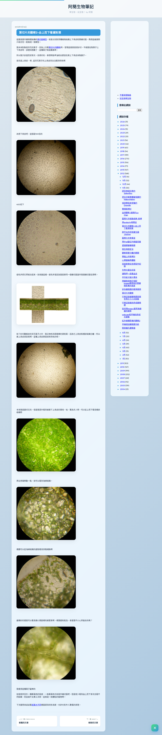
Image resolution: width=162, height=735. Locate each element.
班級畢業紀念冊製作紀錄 (131, 265)
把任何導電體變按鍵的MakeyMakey (131, 198)
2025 (122, 125)
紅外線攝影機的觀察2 (131, 320)
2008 (122, 374)
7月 (124, 336)
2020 (122, 144)
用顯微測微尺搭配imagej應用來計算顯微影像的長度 (131, 283)
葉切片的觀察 (127, 293)
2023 (122, 133)
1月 (123, 358)
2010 (122, 367)
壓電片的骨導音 (128, 238)
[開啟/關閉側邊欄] (154, 727)
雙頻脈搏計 (127, 209)
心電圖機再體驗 (128, 260)
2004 (122, 389)
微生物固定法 (127, 249)
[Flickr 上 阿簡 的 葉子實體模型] (46, 328)
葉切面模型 (42, 39)
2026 (122, 122)
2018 (122, 151)
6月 (124, 340)
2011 (122, 363)
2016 (122, 158)
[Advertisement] (132, 41)
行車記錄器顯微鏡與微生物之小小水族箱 (131, 297)
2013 (122, 170)
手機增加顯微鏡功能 (130, 324)
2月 (124, 355)
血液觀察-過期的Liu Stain (130, 213)
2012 (122, 173)
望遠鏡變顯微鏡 (128, 245)
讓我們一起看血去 (129, 273)
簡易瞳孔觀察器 (128, 328)
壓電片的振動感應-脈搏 (132, 218)
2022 (122, 136)
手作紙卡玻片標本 (129, 277)
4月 (124, 347)
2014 (122, 166)
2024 (122, 129)
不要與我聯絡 (125, 95)
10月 (124, 184)
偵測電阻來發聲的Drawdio (129, 204)
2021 (122, 140)
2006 (122, 382)
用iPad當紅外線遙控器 (131, 242)
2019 (122, 147)
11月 (124, 180)
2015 (122, 162)
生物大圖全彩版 (128, 270)
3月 (124, 351)
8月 (124, 332)
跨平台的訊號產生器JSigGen (130, 233)
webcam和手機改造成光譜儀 (131, 315)
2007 (122, 378)
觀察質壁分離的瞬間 (130, 253)
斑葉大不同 (36, 705)
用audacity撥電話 (129, 222)
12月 (124, 176)
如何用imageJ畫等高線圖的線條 (131, 309)
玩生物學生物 (125, 98)
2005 (122, 385)
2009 (122, 370)
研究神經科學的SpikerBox (128, 192)
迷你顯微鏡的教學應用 (131, 289)
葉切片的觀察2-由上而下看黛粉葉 (40, 32)
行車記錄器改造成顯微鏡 (131, 304)
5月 (124, 344)
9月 (124, 188)
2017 (122, 155)
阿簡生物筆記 (81, 6)
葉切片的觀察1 (55, 47)
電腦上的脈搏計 (128, 256)
